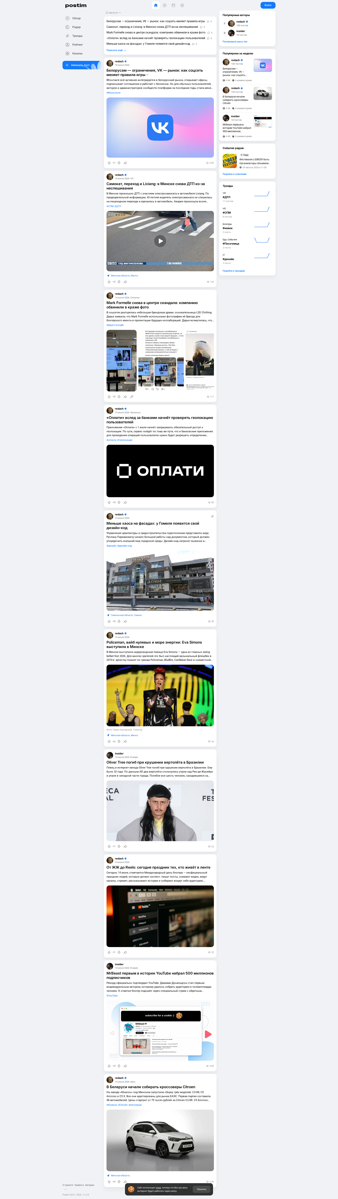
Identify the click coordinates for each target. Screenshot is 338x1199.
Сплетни (135, 298)
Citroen (124, 1104)
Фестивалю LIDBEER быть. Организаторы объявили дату (254, 161)
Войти (268, 5)
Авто (132, 1082)
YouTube (113, 995)
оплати (112, 440)
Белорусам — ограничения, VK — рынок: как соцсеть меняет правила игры (156, 21)
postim (76, 5)
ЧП (131, 179)
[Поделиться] (125, 163)
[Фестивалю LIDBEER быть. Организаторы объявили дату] (230, 161)
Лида (245, 155)
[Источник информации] (131, 396)
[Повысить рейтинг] (109, 163)
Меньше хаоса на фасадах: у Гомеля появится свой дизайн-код (148, 43)
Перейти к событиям (234, 174)
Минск (134, 275)
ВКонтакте (114, 92)
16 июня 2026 (122, 179)
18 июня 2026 (122, 65)
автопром (136, 1104)
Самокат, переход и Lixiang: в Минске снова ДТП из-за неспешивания (152, 27)
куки (158, 1187)
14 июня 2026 (122, 862)
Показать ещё (115, 50)
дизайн (112, 545)
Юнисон (112, 1104)
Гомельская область (122, 615)
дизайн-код (125, 545)
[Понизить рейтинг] (119, 163)
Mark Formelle (116, 325)
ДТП (118, 206)
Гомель (138, 615)
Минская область (120, 275)
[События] (173, 5)
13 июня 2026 (122, 968)
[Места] (182, 5)
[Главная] (156, 5)
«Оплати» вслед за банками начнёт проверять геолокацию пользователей (156, 38)
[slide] (122, 360)
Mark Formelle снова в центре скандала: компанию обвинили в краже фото (156, 32)
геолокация (125, 440)
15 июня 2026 (122, 298)
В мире (134, 757)
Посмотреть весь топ (235, 41)
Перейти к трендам (234, 270)
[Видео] (164, 5)
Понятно (201, 1189)
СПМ (111, 206)
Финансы (135, 413)
